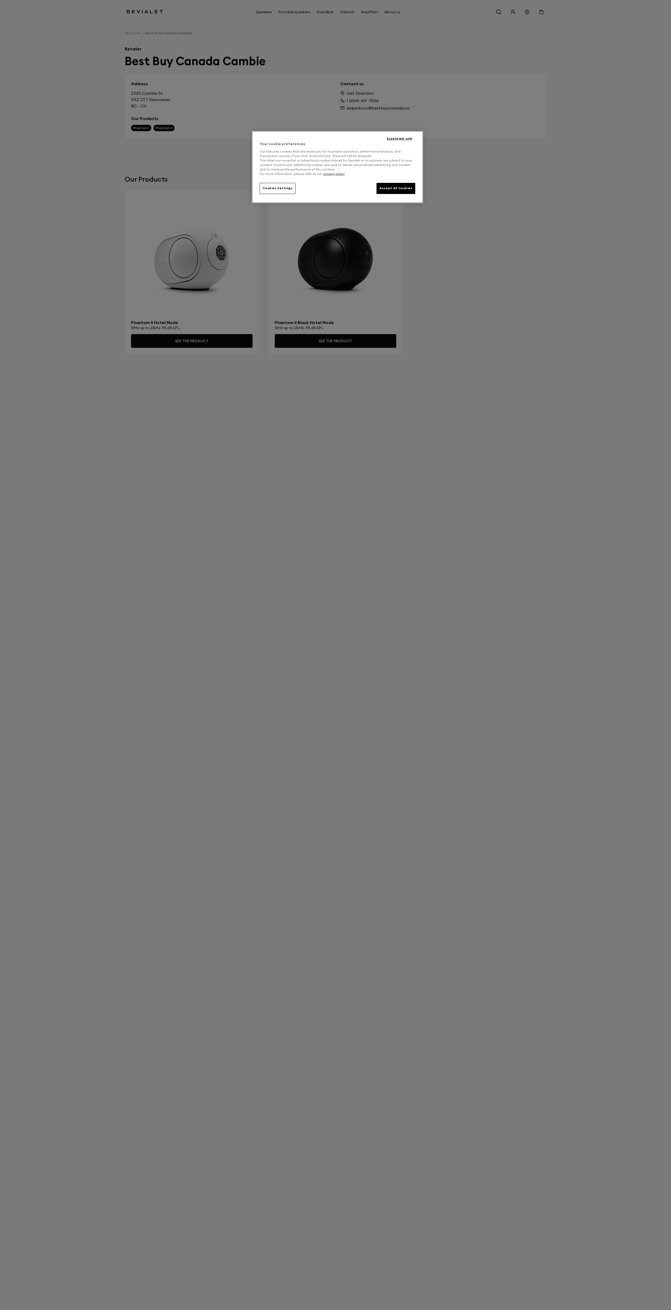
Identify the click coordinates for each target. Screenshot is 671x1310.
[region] (337, 167)
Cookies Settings (278, 188)
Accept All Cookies (395, 188)
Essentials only (399, 138)
